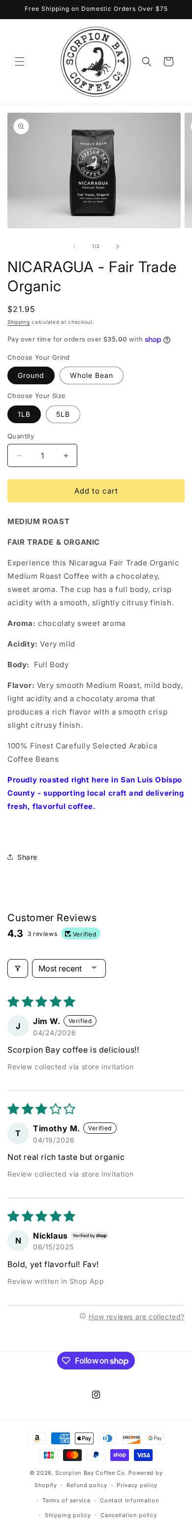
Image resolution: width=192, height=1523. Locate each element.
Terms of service (66, 1500)
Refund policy (86, 1485)
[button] (20, 61)
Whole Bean (91, 375)
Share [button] (27, 857)
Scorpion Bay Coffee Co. (91, 1472)
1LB (24, 414)
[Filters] (17, 968)
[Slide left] (74, 246)
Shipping (18, 322)
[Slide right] (117, 246)
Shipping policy (68, 1515)
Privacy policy (137, 1485)
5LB (63, 414)
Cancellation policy (128, 1515)
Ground (31, 375)
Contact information (129, 1500)
